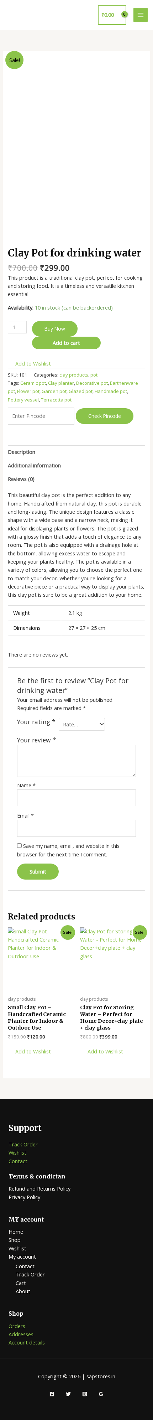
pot (93, 375)
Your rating (36, 722)
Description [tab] (21, 451)
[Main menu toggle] (140, 15)
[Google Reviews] (101, 1394)
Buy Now (54, 328)
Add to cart (66, 342)
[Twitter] (68, 1394)
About (23, 1291)
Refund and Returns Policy (39, 1188)
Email (25, 815)
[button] (29, 363)
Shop (15, 1239)
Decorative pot (92, 383)
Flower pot (28, 391)
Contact (18, 1161)
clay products (73, 375)
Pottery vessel (23, 400)
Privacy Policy (24, 1197)
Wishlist (17, 1152)
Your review (36, 740)
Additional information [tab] (34, 465)
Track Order (23, 1144)
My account (22, 1256)
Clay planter (61, 383)
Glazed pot (81, 391)
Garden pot (54, 391)
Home (16, 1231)
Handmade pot (111, 391)
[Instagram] (84, 1394)
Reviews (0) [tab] (21, 478)
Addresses (21, 1334)
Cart (21, 1282)
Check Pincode (104, 416)
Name (26, 785)
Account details (27, 1342)
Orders (17, 1326)
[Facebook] (51, 1394)
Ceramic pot (33, 383)
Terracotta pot (56, 400)
